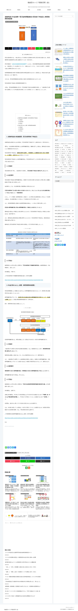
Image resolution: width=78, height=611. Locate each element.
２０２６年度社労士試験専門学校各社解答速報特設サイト (18, 552)
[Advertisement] (28, 101)
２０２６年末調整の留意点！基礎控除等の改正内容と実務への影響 (20, 557)
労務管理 (19, 452)
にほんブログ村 (58, 241)
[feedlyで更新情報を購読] (26, 468)
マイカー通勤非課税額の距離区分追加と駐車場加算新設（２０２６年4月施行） (23, 576)
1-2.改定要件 (20, 121)
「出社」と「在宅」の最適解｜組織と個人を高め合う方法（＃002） (21, 567)
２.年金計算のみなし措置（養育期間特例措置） (26, 125)
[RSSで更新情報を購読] (29, 468)
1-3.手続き (20, 123)
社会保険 (27, 452)
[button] (47, 48)
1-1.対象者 (20, 119)
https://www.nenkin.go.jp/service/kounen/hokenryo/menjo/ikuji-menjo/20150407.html (24, 280)
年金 (23, 452)
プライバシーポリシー (70, 607)
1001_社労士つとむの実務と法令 (11, 452)
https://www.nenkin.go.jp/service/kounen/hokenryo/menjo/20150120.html (21, 418)
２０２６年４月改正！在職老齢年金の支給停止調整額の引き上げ (20, 596)
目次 (26, 115)
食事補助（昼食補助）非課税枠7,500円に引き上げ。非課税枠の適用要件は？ (23, 586)
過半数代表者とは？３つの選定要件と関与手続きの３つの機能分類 (20, 562)
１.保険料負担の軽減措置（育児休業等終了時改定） (27, 117)
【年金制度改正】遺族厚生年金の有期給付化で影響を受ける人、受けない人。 (23, 581)
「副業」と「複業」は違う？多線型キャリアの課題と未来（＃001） (21, 571)
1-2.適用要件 (20, 129)
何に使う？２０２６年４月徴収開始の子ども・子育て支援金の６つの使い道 (22, 591)
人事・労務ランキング (59, 235)
